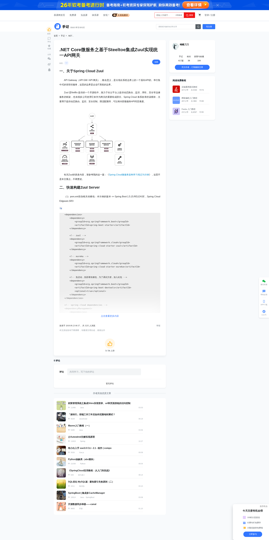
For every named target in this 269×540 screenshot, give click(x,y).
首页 (56, 36)
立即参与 (253, 534)
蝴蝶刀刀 (184, 44)
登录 (207, 15)
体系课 (95, 15)
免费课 (72, 15)
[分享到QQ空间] (49, 70)
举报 (158, 326)
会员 (122, 14)
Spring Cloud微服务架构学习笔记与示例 (129, 174)
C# (66, 63)
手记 (63, 36)
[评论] (49, 38)
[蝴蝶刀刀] (175, 46)
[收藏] (49, 45)
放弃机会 (264, 506)
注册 (213, 15)
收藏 (156, 62)
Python (179, 17)
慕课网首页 (59, 15)
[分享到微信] (49, 58)
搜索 (191, 15)
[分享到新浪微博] (49, 64)
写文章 (209, 27)
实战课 (84, 15)
